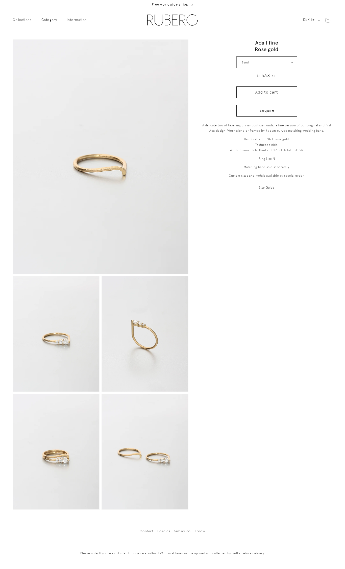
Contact (146, 531)
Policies (163, 531)
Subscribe (182, 531)
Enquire (266, 110)
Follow (200, 531)
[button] (24, 19)
